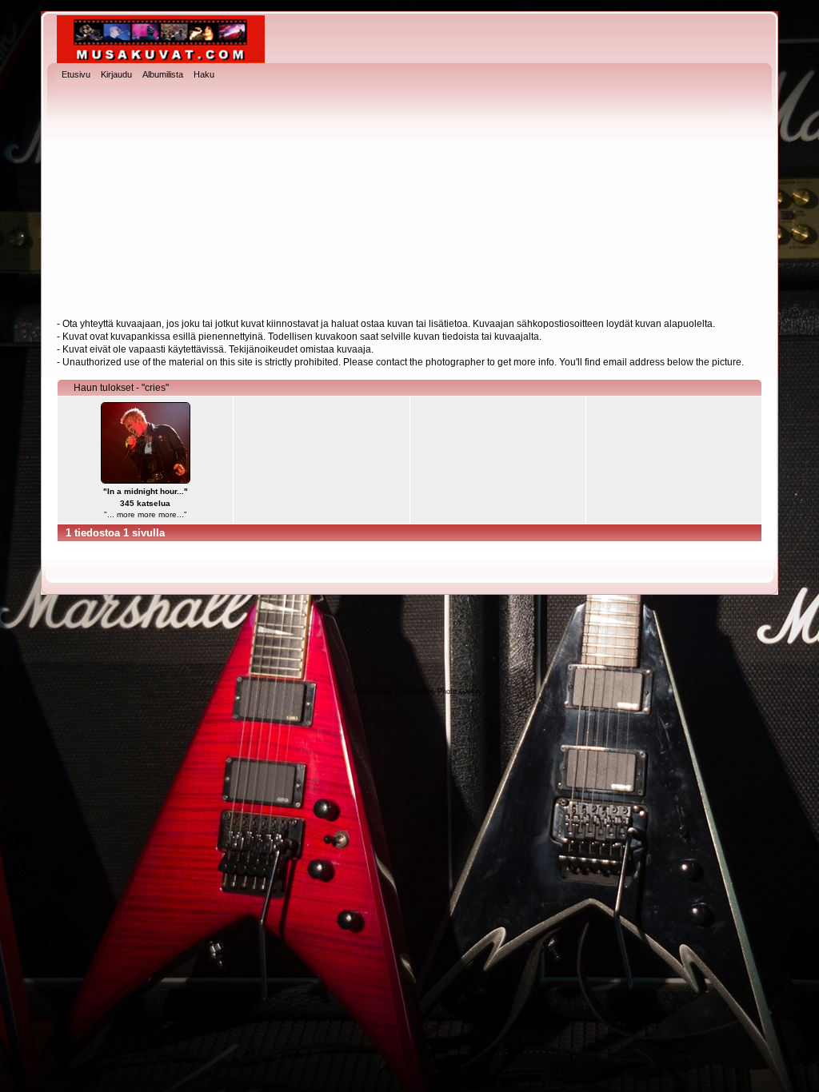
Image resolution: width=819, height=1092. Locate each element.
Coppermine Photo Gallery (438, 691)
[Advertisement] (409, 201)
